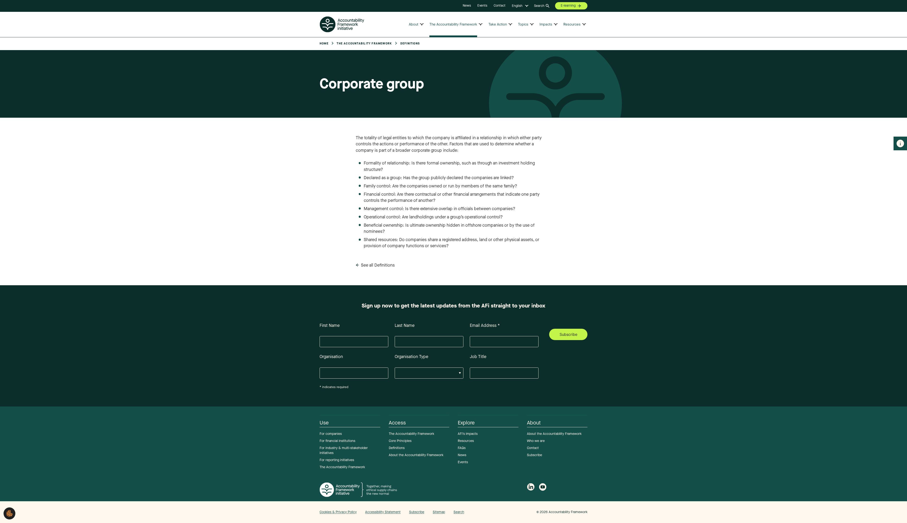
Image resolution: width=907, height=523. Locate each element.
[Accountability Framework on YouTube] (543, 488)
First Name (330, 325)
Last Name (405, 325)
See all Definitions (378, 265)
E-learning (568, 5)
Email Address (485, 325)
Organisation (331, 356)
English (517, 6)
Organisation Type (411, 356)
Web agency (514, 512)
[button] (9, 513)
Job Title (478, 356)
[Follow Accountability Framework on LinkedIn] (531, 487)
